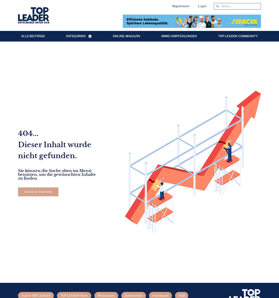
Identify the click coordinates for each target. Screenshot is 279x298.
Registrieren (180, 6)
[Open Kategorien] (89, 36)
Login (202, 6)
